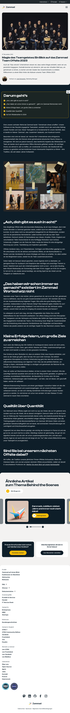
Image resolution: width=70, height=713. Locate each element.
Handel (4, 600)
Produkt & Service (8, 597)
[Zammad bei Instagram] (46, 696)
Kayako (4, 642)
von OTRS (5, 649)
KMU (3, 612)
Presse (4, 676)
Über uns (5, 664)
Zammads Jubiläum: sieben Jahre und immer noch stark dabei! (46, 508)
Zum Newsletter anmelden (52, 553)
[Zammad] (8, 7)
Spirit (4, 669)
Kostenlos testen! (18, 553)
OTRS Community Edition (11, 632)
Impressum (6, 679)
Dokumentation (7, 591)
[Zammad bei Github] (35, 696)
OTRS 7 (4, 630)
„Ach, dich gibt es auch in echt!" (30, 222)
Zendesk (5, 634)
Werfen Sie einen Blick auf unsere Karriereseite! (42, 464)
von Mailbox (6, 657)
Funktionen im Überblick (11, 575)
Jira (3, 639)
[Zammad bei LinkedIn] (29, 696)
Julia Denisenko (21, 79)
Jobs (4, 671)
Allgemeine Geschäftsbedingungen (42, 708)
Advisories (6, 577)
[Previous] (27, 527)
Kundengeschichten (9, 622)
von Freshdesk (7, 652)
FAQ (3, 584)
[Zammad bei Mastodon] (24, 696)
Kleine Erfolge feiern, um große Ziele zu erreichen (34, 338)
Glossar (5, 588)
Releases (5, 579)
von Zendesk (7, 654)
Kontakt (5, 674)
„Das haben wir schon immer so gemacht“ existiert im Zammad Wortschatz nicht (30, 287)
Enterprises (6, 610)
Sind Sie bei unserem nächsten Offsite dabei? (30, 453)
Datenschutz (21, 708)
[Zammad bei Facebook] (40, 696)
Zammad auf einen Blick (10, 572)
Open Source (7, 667)
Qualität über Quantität (23, 406)
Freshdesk (6, 637)
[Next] (43, 527)
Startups (5, 615)
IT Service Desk (7, 602)
